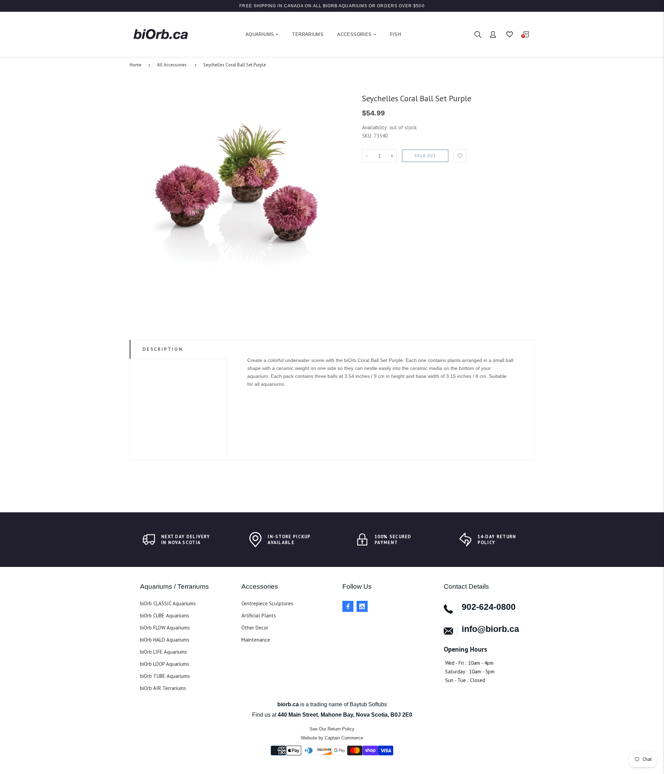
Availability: (375, 127)
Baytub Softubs (368, 704)
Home (135, 65)
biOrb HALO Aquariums (165, 639)
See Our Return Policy (332, 728)
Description (162, 349)
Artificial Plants (258, 615)
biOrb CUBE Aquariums (164, 615)
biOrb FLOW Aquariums (165, 627)
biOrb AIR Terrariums (163, 688)
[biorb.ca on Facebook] (347, 606)
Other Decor (254, 627)
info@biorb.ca (490, 629)
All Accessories (172, 65)
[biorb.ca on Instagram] (362, 606)
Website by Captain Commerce (332, 737)
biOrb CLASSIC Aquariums (168, 603)
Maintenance (255, 639)
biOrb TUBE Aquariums (165, 676)
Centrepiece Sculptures (267, 603)
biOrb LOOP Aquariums (164, 664)
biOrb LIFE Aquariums (163, 652)
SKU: (368, 135)
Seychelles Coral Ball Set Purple (234, 65)
